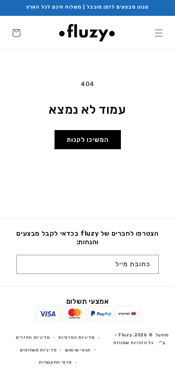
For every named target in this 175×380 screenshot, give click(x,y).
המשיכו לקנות (88, 140)
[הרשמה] (25, 264)
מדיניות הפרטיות (76, 337)
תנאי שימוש (78, 350)
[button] (159, 33)
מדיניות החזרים (33, 337)
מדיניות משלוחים (38, 350)
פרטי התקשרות (55, 362)
